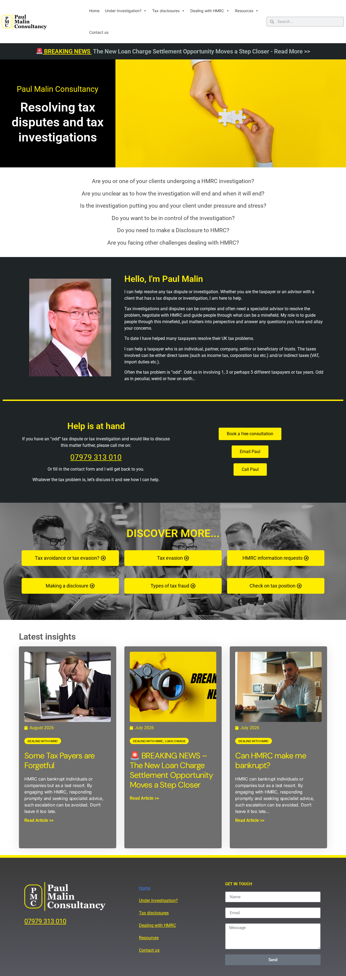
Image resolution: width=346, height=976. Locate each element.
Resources (244, 10)
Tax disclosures (165, 10)
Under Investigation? (123, 10)
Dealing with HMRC (207, 10)
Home (94, 10)
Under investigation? (158, 900)
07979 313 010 (96, 457)
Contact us (98, 32)
